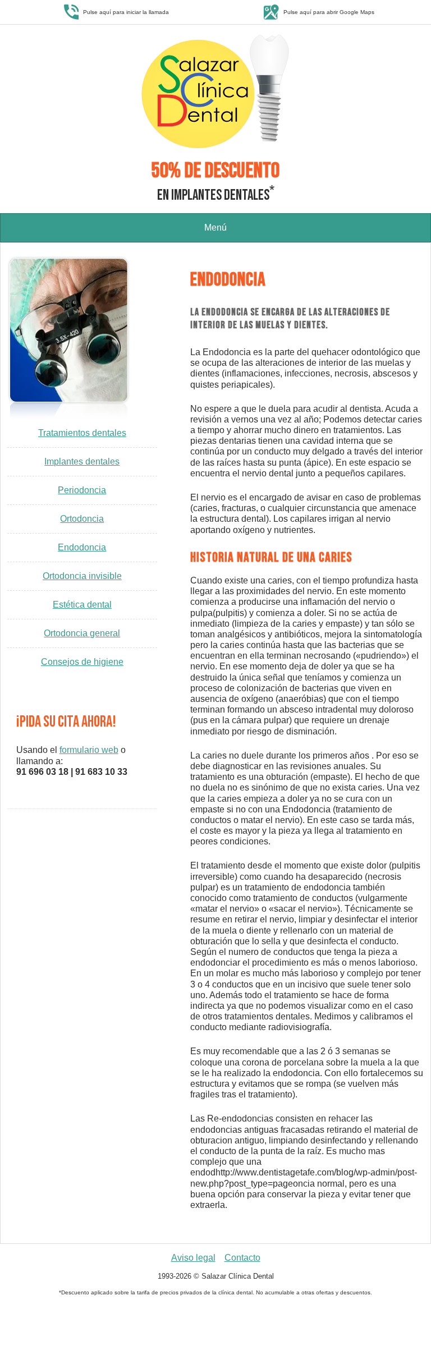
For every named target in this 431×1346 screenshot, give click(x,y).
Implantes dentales (82, 461)
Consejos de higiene (82, 662)
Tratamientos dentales (82, 433)
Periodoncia (82, 490)
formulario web (88, 750)
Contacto (242, 1257)
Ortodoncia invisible (82, 576)
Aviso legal (193, 1257)
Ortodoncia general (82, 633)
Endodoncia (82, 547)
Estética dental (82, 604)
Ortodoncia (82, 518)
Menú (215, 227)
